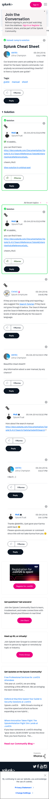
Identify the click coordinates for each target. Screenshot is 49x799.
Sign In (36, 5)
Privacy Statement (23, 787)
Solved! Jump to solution (17, 40)
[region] (24, 785)
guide (7, 81)
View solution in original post (17, 167)
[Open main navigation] (45, 4)
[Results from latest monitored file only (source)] (46, 202)
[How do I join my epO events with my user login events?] (41, 202)
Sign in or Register (31, 25)
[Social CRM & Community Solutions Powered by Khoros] (39, 755)
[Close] (45, 775)
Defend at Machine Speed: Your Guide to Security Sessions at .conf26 (23, 700)
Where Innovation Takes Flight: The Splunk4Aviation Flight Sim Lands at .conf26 (21, 723)
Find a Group (24, 655)
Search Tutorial (26, 304)
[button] (43, 40)
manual (16, 81)
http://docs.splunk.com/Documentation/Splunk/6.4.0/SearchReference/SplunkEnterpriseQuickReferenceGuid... (24, 153)
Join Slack (24, 620)
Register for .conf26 (24, 586)
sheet (25, 81)
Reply (11, 100)
